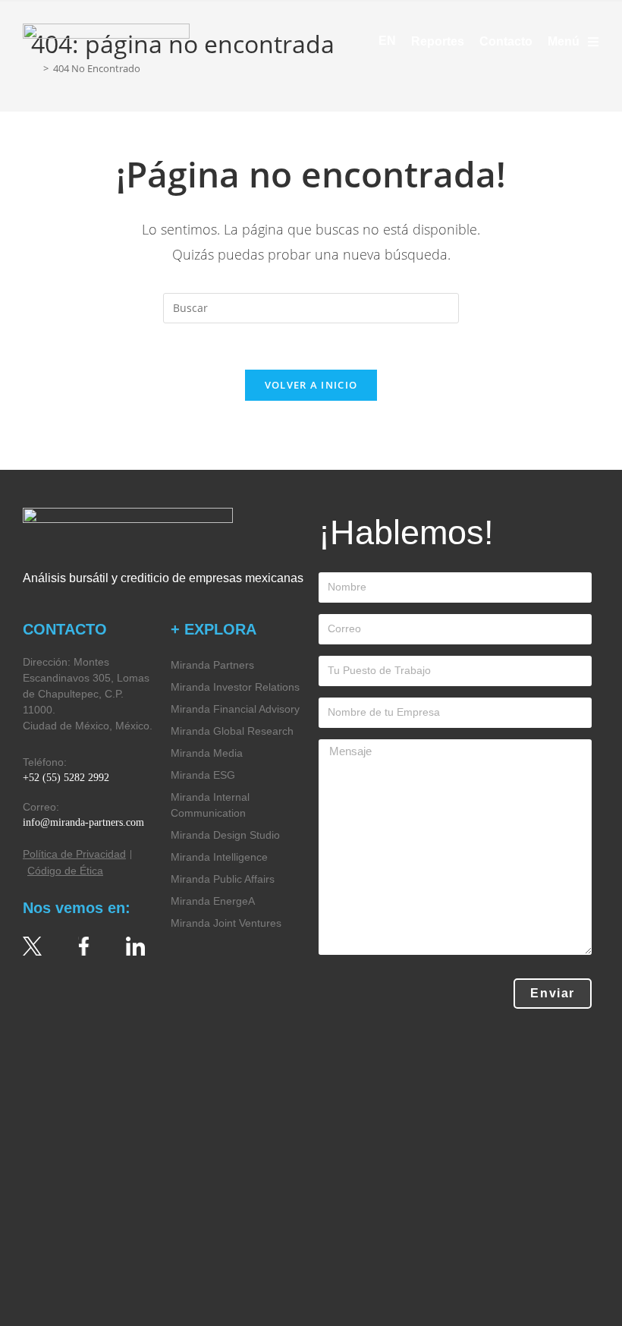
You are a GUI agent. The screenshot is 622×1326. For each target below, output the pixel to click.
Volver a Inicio (311, 385)
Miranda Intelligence (219, 857)
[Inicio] (35, 68)
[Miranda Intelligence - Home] (106, 41)
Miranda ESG (203, 775)
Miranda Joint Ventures (226, 923)
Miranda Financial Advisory (235, 709)
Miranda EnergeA (213, 901)
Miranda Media (207, 753)
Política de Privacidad (74, 854)
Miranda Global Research (232, 731)
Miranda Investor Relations (235, 687)
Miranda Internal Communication (210, 805)
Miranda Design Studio (225, 835)
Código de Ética (65, 871)
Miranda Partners (212, 665)
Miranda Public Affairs (223, 879)
